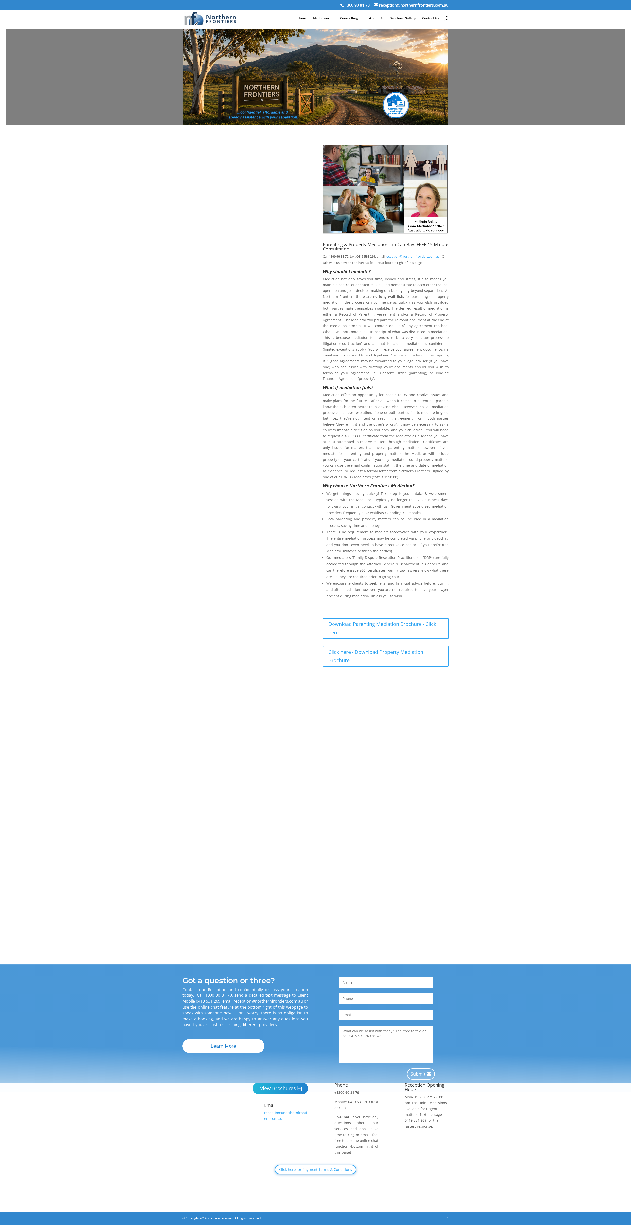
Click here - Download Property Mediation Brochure (375, 656)
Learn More (223, 1046)
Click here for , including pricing (234, 924)
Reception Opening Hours (424, 1087)
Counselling (349, 18)
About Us (376, 18)
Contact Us (430, 18)
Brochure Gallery (403, 18)
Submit (418, 1074)
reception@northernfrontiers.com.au (274, 235)
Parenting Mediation (291, 586)
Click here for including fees (231, 672)
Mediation (321, 18)
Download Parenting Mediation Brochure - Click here (382, 628)
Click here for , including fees (232, 663)
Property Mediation (206, 592)
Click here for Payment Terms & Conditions (315, 1169)
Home (302, 18)
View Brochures (278, 1088)
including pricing (271, 933)
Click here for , (219, 933)
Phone (341, 1085)
